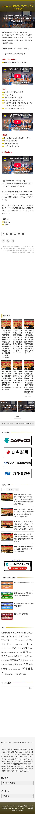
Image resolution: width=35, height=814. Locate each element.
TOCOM (8, 636)
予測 (17, 250)
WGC (22, 640)
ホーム (17, 416)
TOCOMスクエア (19, 248)
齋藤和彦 (23, 674)
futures (24, 246)
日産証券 (6, 660)
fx (25, 633)
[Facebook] (3, 234)
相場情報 (4, 669)
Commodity (16, 246)
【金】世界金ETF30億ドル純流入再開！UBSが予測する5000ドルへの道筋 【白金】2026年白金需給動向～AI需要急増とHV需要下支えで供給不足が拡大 (6, 342)
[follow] (3, 241)
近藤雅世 (29, 252)
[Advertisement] (17, 713)
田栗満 (20, 664)
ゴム (7, 644)
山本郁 (30, 250)
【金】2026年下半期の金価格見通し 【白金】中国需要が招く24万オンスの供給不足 (17, 378)
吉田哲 (30, 652)
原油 (21, 250)
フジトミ (19, 648)
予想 (14, 250)
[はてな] (7, 234)
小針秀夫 (18, 656)
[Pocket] (11, 234)
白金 (25, 664)
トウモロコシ (22, 644)
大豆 (11, 656)
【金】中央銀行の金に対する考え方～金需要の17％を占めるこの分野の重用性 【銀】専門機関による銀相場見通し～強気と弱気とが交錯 (28, 382)
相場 (21, 252)
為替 (16, 664)
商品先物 (25, 250)
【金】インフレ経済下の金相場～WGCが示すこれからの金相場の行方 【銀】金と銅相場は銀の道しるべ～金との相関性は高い (17, 340)
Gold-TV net (7, 246)
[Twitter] (19, 234)
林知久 (27, 660)
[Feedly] (15, 234)
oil (31, 246)
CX (20, 246)
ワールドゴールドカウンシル (11, 652)
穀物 (10, 669)
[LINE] (23, 234)
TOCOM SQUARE (10, 248)
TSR (19, 640)
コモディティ (28, 248)
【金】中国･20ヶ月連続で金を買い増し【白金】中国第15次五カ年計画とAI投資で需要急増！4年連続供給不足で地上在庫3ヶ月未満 (28, 340)
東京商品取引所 (17, 660)
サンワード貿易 (14, 644)
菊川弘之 (15, 669)
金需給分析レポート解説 (11, 674)
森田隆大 (11, 664)
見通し (24, 252)
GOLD (28, 246)
